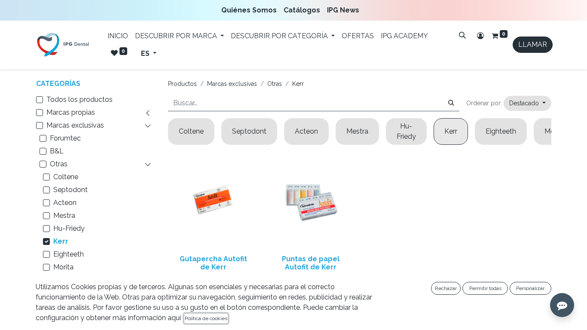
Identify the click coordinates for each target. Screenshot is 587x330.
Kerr (60, 241)
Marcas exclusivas (75, 125)
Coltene (65, 177)
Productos (182, 83)
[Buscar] (462, 35)
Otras (58, 164)
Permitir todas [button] (485, 288)
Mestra (64, 215)
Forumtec (65, 138)
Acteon (64, 203)
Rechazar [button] (446, 288)
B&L (57, 151)
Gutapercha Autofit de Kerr (213, 263)
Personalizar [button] (530, 288)
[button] (527, 103)
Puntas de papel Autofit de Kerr (310, 263)
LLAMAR (532, 44)
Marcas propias (70, 112)
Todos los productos (79, 99)
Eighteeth (68, 254)
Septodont (70, 190)
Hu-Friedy (69, 228)
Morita (63, 267)
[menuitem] (250, 10)
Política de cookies (206, 318)
